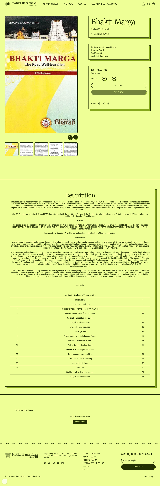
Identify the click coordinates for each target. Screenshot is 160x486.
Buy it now (119, 92)
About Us (86, 466)
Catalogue (112, 4)
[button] (148, 4)
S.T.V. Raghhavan (100, 33)
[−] (104, 78)
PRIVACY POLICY (89, 457)
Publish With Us (98, 4)
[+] (114, 78)
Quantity (94, 78)
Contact (85, 469)
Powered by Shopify (34, 476)
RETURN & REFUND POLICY (93, 463)
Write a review (80, 422)
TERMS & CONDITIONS (91, 453)
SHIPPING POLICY (90, 460)
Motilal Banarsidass (18, 476)
